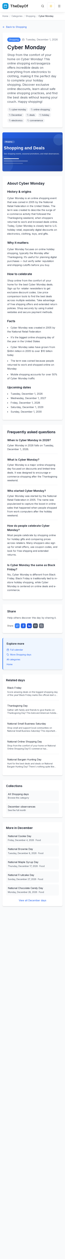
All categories (13, 659)
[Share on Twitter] (17, 625)
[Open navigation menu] (59, 6)
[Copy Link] (41, 625)
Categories (17, 16)
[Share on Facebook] (23, 625)
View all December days (32, 900)
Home (5, 16)
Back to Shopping (16, 26)
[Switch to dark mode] (51, 6)
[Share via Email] (35, 625)
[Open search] (42, 6)
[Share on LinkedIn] (29, 625)
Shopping (30, 16)
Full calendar (16, 649)
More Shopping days (20, 654)
